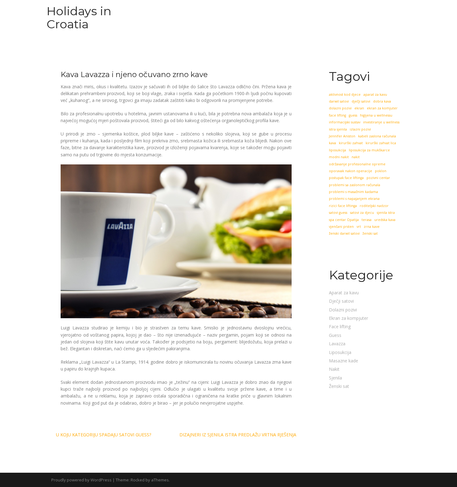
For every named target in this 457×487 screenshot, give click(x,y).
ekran (359, 108)
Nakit (334, 369)
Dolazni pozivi (343, 310)
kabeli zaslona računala (377, 136)
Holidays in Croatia (79, 17)
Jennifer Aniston (342, 136)
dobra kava (382, 101)
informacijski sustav (344, 122)
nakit (356, 157)
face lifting (337, 115)
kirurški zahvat (351, 143)
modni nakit (339, 157)
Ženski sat (339, 386)
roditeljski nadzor (374, 206)
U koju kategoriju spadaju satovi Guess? (103, 435)
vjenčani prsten (341, 226)
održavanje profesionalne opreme (357, 164)
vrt (359, 226)
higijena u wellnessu (376, 115)
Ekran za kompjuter (348, 318)
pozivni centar (378, 178)
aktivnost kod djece (345, 94)
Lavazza (337, 344)
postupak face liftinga (346, 178)
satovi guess (338, 212)
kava (332, 143)
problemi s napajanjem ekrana (354, 198)
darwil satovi (339, 101)
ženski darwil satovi (344, 233)
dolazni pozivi (340, 108)
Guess (335, 335)
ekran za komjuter (382, 108)
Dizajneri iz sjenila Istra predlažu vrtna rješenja (237, 435)
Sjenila (335, 378)
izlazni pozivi (360, 129)
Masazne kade (343, 361)
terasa (367, 220)
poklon (380, 171)
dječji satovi (361, 101)
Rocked (138, 480)
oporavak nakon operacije (350, 171)
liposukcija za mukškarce (369, 150)
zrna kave (372, 226)
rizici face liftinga (343, 206)
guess (353, 115)
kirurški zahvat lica (381, 143)
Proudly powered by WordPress (81, 480)
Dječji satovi (341, 301)
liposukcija (337, 150)
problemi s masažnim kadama (353, 192)
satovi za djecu (362, 212)
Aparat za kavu (344, 293)
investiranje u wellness (381, 122)
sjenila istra (386, 212)
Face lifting (340, 326)
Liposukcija (340, 352)
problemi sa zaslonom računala (354, 185)
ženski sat (370, 233)
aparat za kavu (375, 94)
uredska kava (384, 220)
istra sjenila (338, 129)
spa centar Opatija (344, 220)
